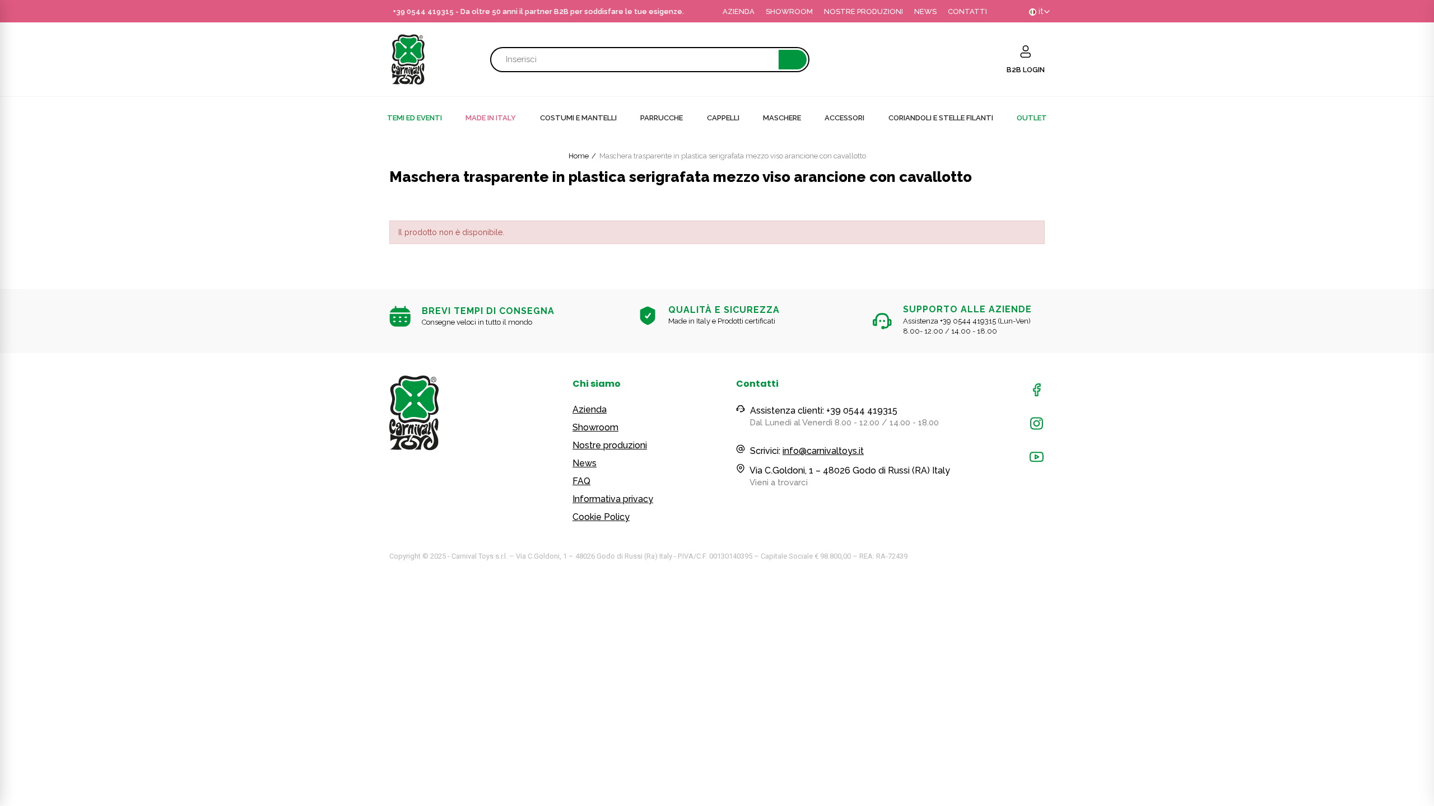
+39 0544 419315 (423, 11)
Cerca (793, 59)
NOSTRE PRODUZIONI (863, 11)
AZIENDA (739, 11)
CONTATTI (967, 11)
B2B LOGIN (1026, 69)
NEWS (925, 11)
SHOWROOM (789, 11)
